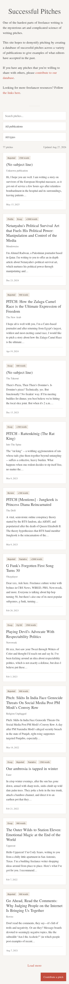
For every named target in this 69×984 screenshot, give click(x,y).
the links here (11, 92)
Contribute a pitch (53, 977)
